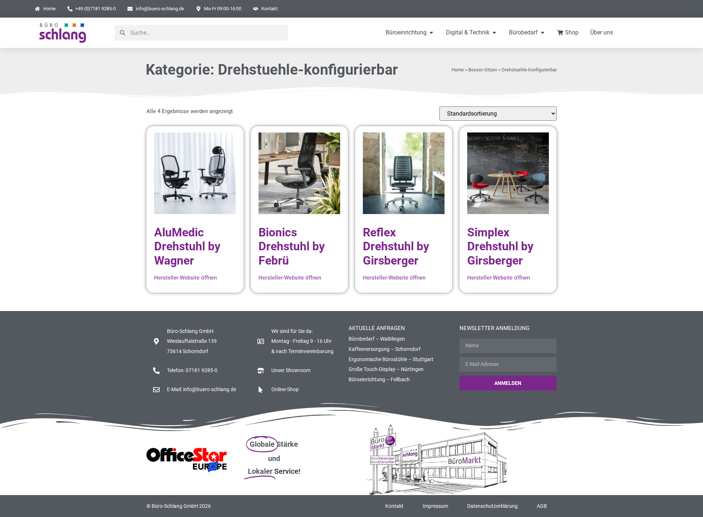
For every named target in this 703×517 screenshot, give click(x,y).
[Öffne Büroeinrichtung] (431, 32)
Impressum (435, 506)
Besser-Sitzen (482, 69)
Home (457, 69)
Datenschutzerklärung (492, 506)
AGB (542, 506)
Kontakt (394, 506)
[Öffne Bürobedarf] (543, 32)
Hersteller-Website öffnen (185, 277)
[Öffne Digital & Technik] (494, 32)
